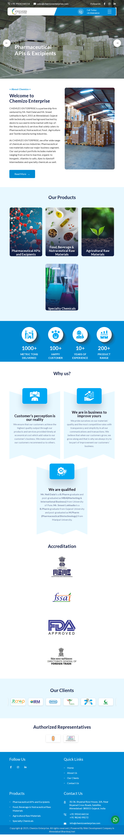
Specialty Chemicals (23, 820)
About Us (72, 772)
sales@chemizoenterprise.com (52, 3)
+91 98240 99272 (79, 817)
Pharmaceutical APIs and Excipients (31, 801)
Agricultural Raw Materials (27, 815)
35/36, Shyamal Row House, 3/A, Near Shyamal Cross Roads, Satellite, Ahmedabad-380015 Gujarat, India (88, 805)
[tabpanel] (62, 39)
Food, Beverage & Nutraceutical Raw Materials (32, 809)
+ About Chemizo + (20, 89)
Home (70, 767)
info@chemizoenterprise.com (85, 823)
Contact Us (73, 783)
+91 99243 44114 (20, 3)
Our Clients (73, 778)
